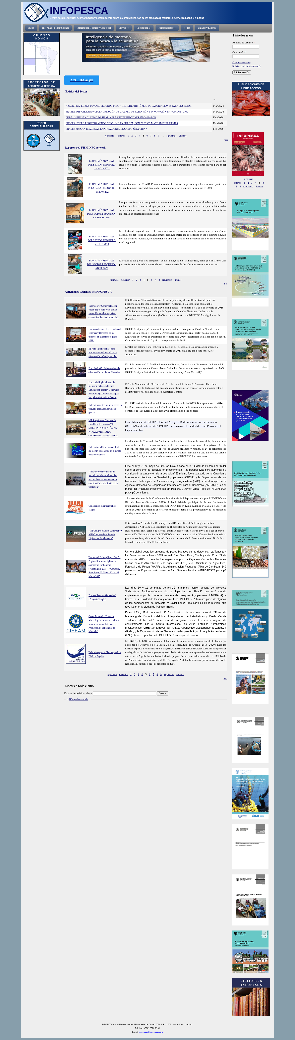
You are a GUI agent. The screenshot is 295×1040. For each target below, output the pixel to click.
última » (183, 135)
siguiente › (171, 135)
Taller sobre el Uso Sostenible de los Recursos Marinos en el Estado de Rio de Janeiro (104, 451)
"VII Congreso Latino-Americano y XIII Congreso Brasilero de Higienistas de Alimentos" (105, 534)
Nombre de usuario (243, 42)
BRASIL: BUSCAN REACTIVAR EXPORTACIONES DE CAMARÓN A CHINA (106, 129)
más (226, 140)
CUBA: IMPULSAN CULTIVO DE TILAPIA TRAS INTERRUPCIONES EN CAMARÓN (111, 117)
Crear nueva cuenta (241, 62)
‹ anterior (121, 135)
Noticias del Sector (76, 91)
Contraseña (239, 52)
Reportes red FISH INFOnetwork (85, 147)
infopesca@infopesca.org (151, 1032)
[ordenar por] (214, 99)
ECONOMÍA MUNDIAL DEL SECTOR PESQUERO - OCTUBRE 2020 (101, 214)
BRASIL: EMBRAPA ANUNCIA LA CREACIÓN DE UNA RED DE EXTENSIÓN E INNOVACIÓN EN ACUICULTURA (127, 111)
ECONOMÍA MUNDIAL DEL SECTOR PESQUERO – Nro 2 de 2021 (102, 165)
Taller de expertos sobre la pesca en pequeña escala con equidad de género (105, 409)
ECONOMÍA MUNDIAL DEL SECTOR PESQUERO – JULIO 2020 (102, 240)
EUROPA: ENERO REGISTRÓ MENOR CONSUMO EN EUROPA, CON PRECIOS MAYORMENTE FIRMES (122, 123)
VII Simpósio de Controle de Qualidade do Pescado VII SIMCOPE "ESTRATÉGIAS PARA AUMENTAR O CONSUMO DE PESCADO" (103, 428)
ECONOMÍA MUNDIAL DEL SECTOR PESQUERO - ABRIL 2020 (101, 264)
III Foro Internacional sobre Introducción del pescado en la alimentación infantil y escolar (102, 352)
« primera (109, 135)
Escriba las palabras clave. (78, 693)
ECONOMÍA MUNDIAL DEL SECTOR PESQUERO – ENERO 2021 (102, 188)
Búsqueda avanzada (78, 699)
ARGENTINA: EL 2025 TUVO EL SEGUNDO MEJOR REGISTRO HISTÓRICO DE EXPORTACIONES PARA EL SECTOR (128, 106)
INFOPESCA (79, 10)
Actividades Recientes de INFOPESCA (88, 291)
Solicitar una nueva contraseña (246, 66)
